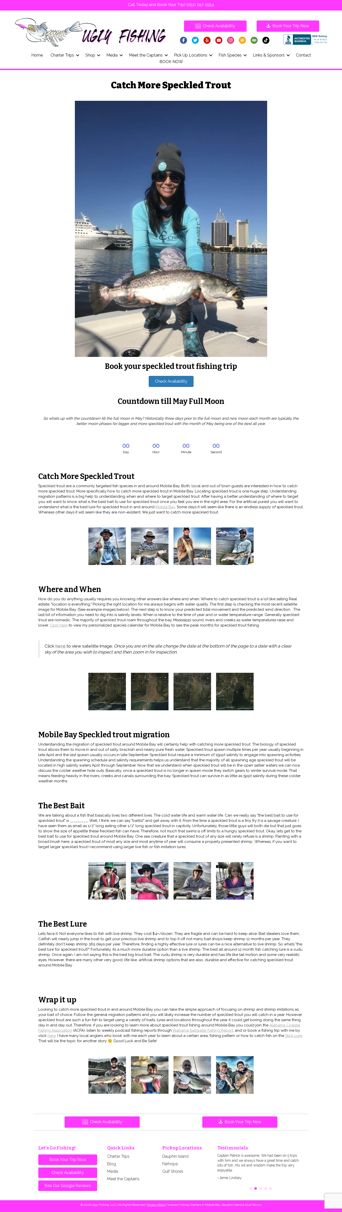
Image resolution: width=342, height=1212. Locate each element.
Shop (90, 55)
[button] (77, 55)
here (52, 1035)
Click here (59, 625)
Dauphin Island (175, 1156)
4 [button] (265, 1188)
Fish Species (230, 55)
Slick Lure (293, 1035)
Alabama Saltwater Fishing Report (203, 1030)
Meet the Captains (146, 55)
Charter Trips (62, 55)
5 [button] (270, 1188)
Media (112, 55)
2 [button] (255, 1188)
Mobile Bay (165, 507)
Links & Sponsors (269, 55)
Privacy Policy (156, 1204)
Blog (111, 1163)
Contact (303, 55)
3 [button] (260, 1188)
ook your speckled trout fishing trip (171, 366)
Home (37, 55)
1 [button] (250, 1188)
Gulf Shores (172, 1171)
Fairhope (170, 1163)
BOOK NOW (171, 61)
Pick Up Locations (190, 55)
